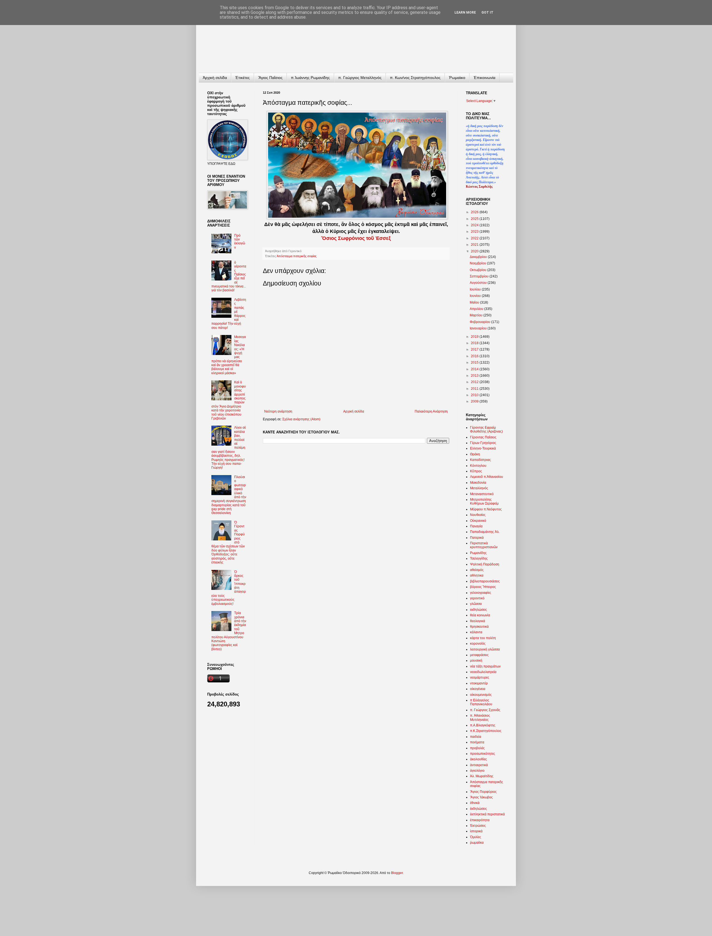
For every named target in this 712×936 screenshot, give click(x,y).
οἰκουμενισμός (481, 695)
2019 (475, 337)
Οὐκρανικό (478, 521)
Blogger (397, 873)
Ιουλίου (476, 289)
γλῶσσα (476, 604)
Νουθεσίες (478, 515)
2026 (475, 212)
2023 (475, 232)
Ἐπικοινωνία (484, 77)
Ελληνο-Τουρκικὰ (483, 448)
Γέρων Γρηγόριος (483, 443)
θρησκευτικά (479, 627)
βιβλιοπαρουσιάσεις (485, 581)
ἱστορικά (476, 831)
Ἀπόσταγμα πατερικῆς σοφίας (297, 256)
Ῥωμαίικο (457, 77)
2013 (475, 376)
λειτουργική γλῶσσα (485, 649)
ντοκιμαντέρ (479, 683)
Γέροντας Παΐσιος (483, 437)
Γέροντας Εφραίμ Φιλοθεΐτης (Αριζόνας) (486, 429)
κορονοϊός (478, 643)
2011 (475, 389)
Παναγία (476, 526)
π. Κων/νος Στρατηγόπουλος (415, 77)
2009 (475, 401)
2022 (475, 238)
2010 (475, 395)
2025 (475, 219)
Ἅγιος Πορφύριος (483, 792)
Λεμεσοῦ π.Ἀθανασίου (486, 477)
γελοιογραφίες (480, 593)
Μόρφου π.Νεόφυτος (486, 509)
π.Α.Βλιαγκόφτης (482, 725)
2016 (475, 356)
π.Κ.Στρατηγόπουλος (485, 731)
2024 (475, 225)
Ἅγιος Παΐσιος (270, 77)
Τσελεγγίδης (479, 558)
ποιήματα (477, 742)
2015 (475, 362)
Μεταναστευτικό (482, 494)
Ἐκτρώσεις (478, 826)
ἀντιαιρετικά (479, 765)
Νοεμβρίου (478, 263)
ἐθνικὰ (474, 803)
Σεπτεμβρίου (480, 276)
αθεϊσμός (477, 570)
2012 (475, 382)
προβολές (477, 748)
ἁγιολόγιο (477, 771)
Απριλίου (477, 309)
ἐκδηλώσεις (478, 809)
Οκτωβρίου (478, 270)
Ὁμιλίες (475, 837)
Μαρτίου (476, 315)
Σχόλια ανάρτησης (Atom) (301, 419)
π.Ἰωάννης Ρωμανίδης (310, 77)
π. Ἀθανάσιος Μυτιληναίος (480, 717)
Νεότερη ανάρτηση (278, 411)
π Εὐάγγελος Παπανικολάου (481, 702)
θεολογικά (477, 621)
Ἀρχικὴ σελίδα (215, 77)
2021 (475, 245)
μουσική (476, 660)
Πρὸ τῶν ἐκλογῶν (239, 241)
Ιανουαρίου (479, 328)
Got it (487, 12)
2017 (475, 349)
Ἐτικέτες (242, 77)
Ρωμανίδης (478, 553)
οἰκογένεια (477, 689)
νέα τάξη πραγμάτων (485, 666)
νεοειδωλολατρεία (483, 672)
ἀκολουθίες (478, 759)
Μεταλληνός (479, 488)
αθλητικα (476, 575)
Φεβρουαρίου (480, 322)
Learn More (465, 12)
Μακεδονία (478, 483)
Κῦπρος (476, 471)
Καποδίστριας (480, 460)
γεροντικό (477, 598)
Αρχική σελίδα (353, 411)
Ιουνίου (476, 296)
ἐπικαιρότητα (480, 820)
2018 (475, 343)
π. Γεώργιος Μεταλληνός (360, 77)
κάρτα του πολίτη (483, 638)
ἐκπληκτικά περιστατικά (487, 814)
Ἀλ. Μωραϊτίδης (481, 776)
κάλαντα (476, 632)
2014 (475, 369)
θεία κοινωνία (480, 615)
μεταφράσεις (479, 655)
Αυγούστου (479, 283)
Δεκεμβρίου (479, 257)
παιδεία (475, 737)
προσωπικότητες (482, 754)
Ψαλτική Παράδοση (484, 564)
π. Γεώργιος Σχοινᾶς (485, 710)
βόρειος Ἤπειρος (483, 587)
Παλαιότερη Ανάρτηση (431, 411)
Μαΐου (475, 302)
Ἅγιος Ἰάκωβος (481, 797)
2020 (475, 251)
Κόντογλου (478, 466)
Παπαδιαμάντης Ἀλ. (485, 532)
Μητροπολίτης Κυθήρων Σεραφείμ (484, 501)
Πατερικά (477, 538)
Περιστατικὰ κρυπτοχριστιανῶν (484, 545)
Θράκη (475, 454)
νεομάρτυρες (479, 677)
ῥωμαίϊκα (477, 843)
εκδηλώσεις (478, 610)
